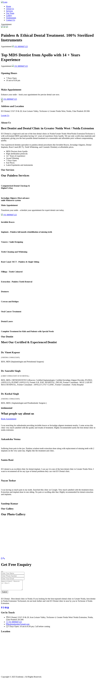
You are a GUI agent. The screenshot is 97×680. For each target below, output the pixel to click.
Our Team (10, 13)
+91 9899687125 (21, 46)
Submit (4, 592)
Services (9, 11)
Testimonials (11, 18)
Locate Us (5, 115)
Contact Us (10, 20)
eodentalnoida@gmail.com (18, 624)
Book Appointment (8, 419)
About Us (10, 9)
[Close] (2, 571)
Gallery (9, 15)
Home (8, 6)
